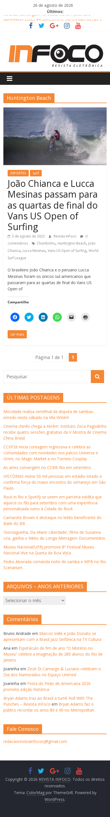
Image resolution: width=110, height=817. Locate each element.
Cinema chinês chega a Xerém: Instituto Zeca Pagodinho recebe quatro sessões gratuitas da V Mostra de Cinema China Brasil (55, 432)
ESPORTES (18, 173)
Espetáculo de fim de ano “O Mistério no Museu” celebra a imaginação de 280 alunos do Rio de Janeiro (53, 654)
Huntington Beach (72, 243)
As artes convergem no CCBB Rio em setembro (47, 17)
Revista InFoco (65, 236)
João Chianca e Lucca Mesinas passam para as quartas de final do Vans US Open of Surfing (53, 205)
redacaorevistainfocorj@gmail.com (35, 741)
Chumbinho (46, 243)
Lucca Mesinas (34, 250)
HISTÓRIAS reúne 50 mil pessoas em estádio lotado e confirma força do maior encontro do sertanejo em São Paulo (54, 482)
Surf (36, 173)
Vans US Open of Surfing (67, 250)
